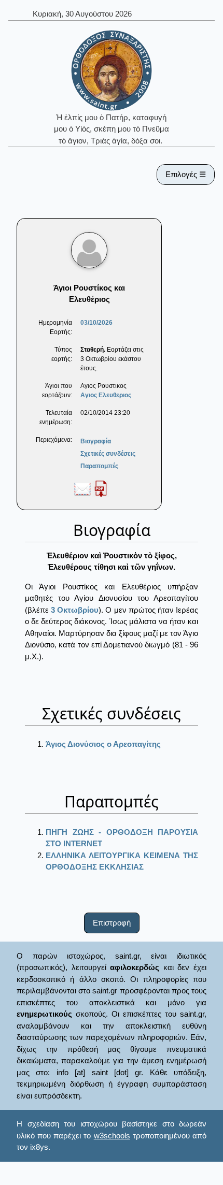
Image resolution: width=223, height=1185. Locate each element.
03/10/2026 (96, 322)
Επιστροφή (112, 922)
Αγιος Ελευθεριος (105, 395)
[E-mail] (82, 488)
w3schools (112, 1135)
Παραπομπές (99, 466)
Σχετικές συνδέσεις (107, 453)
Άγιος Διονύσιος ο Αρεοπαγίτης (103, 744)
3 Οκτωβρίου (75, 609)
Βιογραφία (95, 441)
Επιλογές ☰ (185, 174)
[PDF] (100, 488)
